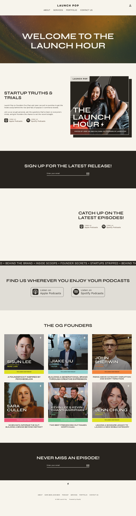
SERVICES (58, 10)
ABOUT (47, 10)
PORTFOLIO (71, 10)
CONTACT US (86, 10)
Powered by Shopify (75, 499)
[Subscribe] (87, 173)
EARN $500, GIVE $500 (52, 495)
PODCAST (65, 495)
